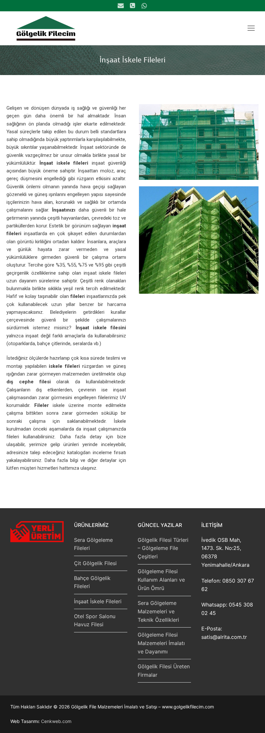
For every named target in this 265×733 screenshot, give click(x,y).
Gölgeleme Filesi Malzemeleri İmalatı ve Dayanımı (161, 643)
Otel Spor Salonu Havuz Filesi (94, 620)
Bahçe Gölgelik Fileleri (92, 582)
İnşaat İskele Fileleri (98, 601)
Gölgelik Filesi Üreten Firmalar (164, 670)
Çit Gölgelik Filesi (95, 563)
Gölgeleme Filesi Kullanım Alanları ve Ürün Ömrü (161, 579)
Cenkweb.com (56, 721)
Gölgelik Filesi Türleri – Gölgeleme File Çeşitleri (163, 548)
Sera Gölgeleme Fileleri (93, 544)
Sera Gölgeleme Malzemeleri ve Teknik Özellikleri (158, 611)
